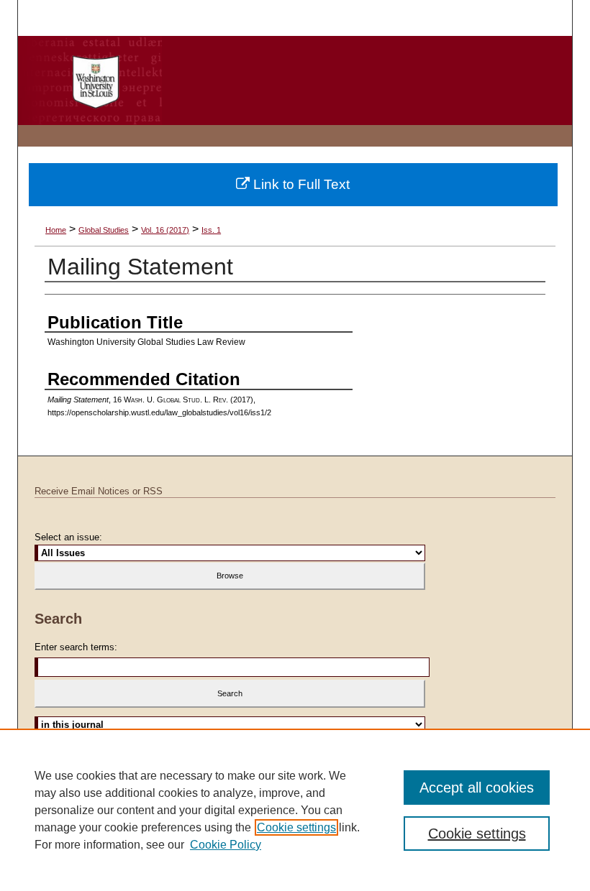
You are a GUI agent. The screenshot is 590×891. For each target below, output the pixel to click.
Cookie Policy (225, 845)
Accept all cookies (476, 787)
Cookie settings (296, 827)
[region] (295, 810)
